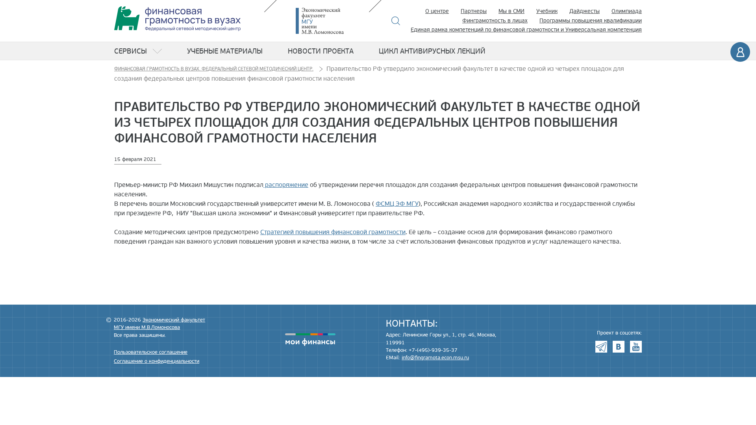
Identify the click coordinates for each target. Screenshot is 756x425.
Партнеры (474, 11)
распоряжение (285, 185)
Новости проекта (321, 51)
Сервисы (130, 51)
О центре (437, 11)
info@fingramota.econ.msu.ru (435, 358)
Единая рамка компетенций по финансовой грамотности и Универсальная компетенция (526, 29)
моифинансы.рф (310, 339)
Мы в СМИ (511, 11)
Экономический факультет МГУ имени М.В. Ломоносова (331, 21)
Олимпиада (626, 11)
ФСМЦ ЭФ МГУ (397, 204)
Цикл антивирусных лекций (432, 51)
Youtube (636, 347)
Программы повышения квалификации (590, 20)
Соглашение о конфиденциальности (156, 361)
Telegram (601, 347)
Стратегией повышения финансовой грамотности (333, 232)
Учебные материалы (225, 51)
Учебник (547, 11)
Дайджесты (584, 11)
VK (618, 347)
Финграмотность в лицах (495, 20)
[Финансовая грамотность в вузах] (177, 18)
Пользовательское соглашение (150, 352)
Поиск (395, 21)
